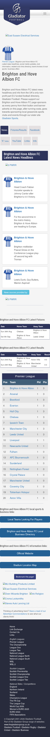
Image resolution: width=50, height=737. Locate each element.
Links (27, 140)
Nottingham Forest (19, 469)
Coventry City (17, 486)
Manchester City (18, 428)
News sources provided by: (16, 292)
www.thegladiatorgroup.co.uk (17, 724)
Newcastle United (19, 446)
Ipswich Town (17, 422)
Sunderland (16, 463)
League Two (15, 650)
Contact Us (14, 632)
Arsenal (14, 394)
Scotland (13, 692)
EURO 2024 (15, 711)
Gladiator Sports (10, 118)
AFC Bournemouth (19, 457)
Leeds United (16, 434)
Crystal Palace (17, 474)
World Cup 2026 (17, 706)
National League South (20, 658)
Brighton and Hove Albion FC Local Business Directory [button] (25, 532)
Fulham (13, 451)
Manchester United (19, 480)
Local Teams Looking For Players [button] (25, 519)
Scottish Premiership (19, 671)
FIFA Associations (17, 714)
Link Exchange (16, 629)
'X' (5, 140)
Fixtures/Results (19, 130)
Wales (12, 695)
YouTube (16, 140)
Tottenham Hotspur (19, 492)
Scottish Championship (20, 674)
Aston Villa (15, 498)
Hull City (14, 411)
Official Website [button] (25, 553)
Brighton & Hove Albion (22, 388)
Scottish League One (19, 676)
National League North (20, 655)
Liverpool (14, 440)
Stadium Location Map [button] (25, 565)
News (4, 130)
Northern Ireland (17, 689)
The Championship (18, 644)
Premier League (8, 61)
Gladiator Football (12, 727)
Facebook (35, 130)
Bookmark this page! (25, 576)
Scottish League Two (19, 679)
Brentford (14, 399)
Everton (14, 405)
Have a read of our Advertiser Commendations (24, 612)
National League (17, 653)
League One (15, 647)
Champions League (18, 697)
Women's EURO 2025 (19, 709)
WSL (12, 661)
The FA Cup (15, 700)
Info (35, 140)
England (13, 686)
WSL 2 (13, 664)
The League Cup (17, 703)
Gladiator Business (20, 730)
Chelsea (14, 417)
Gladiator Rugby (29, 727)
